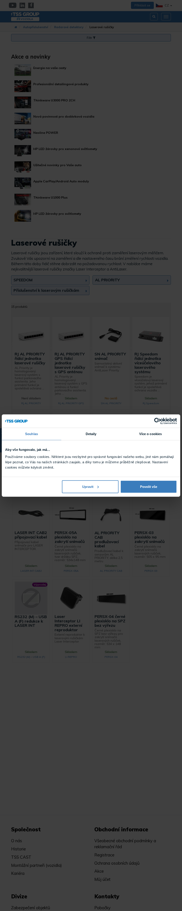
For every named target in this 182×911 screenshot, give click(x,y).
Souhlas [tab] (31, 434)
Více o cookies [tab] (150, 434)
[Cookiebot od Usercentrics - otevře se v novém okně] (157, 421)
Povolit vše (148, 486)
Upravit (87, 486)
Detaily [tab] (91, 434)
